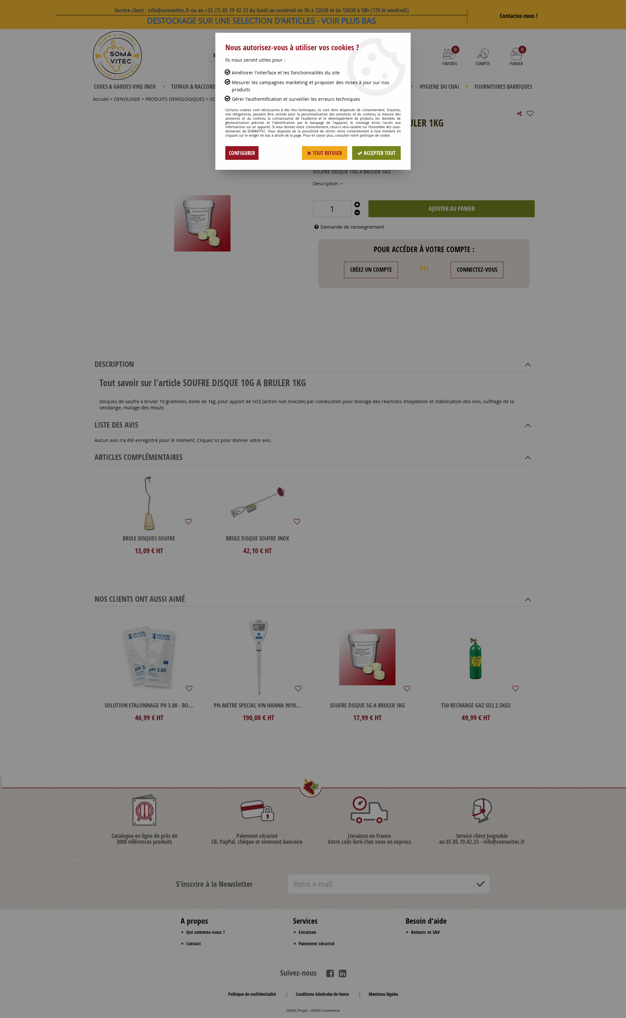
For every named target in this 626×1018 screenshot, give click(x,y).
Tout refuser (326, 153)
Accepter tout (379, 153)
